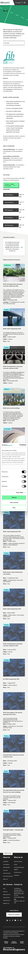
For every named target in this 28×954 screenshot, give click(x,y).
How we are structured (7, 876)
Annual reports (6, 864)
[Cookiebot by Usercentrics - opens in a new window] (19, 445)
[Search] (22, 2)
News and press (6, 867)
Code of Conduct (6, 873)
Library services (6, 897)
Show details (19, 492)
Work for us (5, 879)
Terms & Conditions (14, 942)
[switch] (24, 476)
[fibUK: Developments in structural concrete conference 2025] (14, 356)
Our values (5, 870)
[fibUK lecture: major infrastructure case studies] (14, 561)
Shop (4, 888)
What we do (18, 857)
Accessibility (5, 861)
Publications (16, 875)
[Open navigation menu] (25, 2)
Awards (15, 864)
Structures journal (17, 872)
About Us (6, 857)
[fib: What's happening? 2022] (14, 668)
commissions (9, 89)
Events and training (18, 861)
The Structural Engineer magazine (19, 868)
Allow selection (14, 502)
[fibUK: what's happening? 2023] (14, 598)
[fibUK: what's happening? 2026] (14, 318)
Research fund (6, 903)
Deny (14, 507)
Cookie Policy (22, 942)
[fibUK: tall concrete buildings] (14, 397)
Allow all (14, 497)
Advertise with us (6, 900)
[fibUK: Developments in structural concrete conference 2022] (14, 633)
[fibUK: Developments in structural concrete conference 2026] (14, 273)
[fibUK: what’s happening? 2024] (14, 521)
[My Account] (16, 2)
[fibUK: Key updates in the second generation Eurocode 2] (14, 702)
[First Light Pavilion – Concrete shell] (14, 819)
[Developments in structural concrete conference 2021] (14, 744)
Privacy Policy (6, 942)
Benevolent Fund (6, 894)
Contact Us (18, 884)
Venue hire (5, 891)
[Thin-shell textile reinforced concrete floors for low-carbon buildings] (14, 779)
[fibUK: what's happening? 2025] (14, 437)
